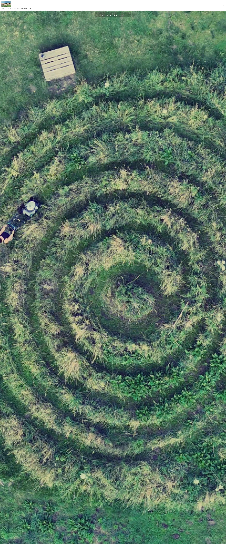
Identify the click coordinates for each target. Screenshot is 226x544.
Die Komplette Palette (11, 8)
